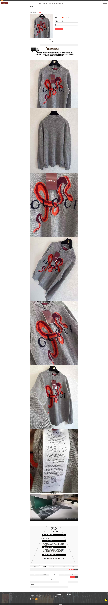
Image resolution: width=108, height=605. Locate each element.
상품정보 (35, 45)
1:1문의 (49, 3)
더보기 (76, 569)
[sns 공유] (52, 42)
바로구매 (59, 29)
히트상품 (51, 0)
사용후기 (44, 45)
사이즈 (55, 24)
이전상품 (33, 39)
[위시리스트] (76, 29)
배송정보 (64, 45)
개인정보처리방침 (57, 597)
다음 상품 (50, 39)
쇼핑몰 (2, 0)
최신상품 (56, 0)
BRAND (40, 3)
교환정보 (73, 45)
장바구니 (68, 29)
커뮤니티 (5, 0)
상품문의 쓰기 (72, 577)
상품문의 (54, 45)
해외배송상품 (45, 3)
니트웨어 (40, 12)
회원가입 (105, 0)
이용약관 (56, 596)
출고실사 (53, 3)
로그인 (102, 0)
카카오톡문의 (35, 599)
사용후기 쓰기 (71, 569)
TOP (37, 12)
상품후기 (57, 3)
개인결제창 (61, 3)
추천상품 (54, 0)
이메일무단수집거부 (57, 598)
